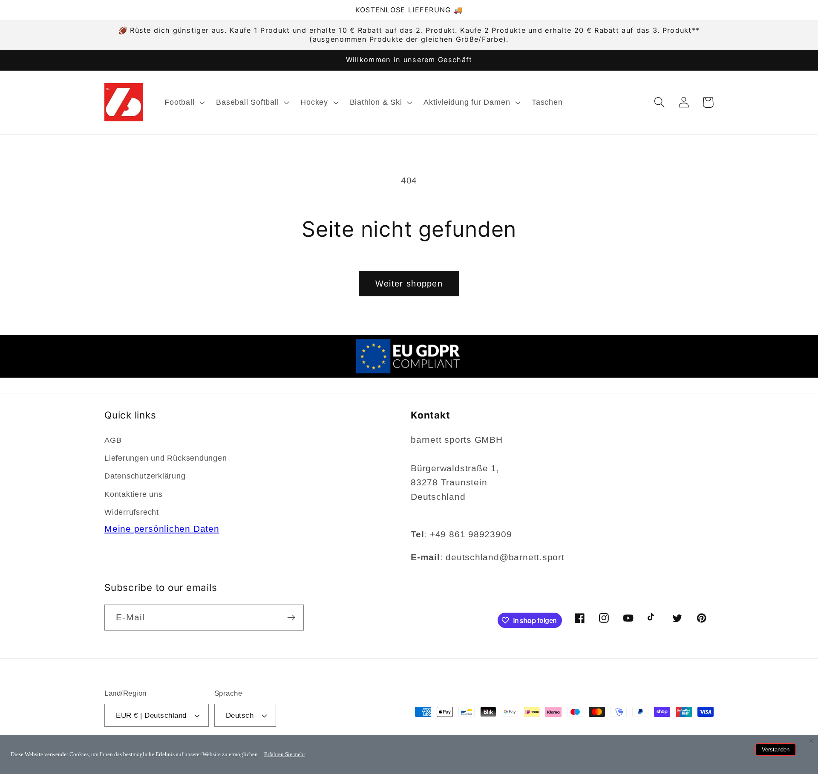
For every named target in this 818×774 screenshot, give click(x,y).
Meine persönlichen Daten (161, 528)
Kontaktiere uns (133, 494)
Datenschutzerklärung (145, 476)
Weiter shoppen (409, 283)
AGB (112, 440)
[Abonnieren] (291, 618)
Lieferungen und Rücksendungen (165, 458)
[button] (184, 102)
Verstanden (775, 749)
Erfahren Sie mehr (284, 754)
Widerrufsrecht (131, 512)
